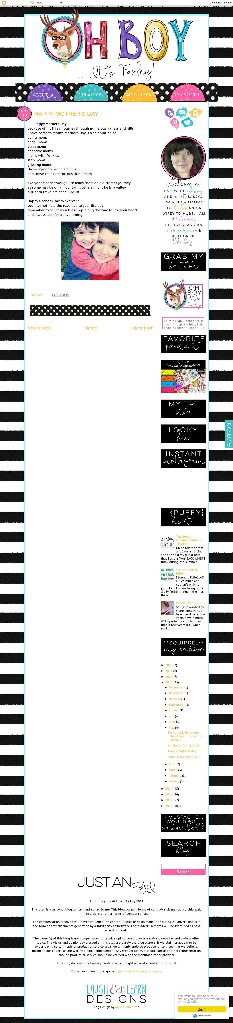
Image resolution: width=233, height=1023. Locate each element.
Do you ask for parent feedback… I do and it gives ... (185, 736)
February (175, 775)
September (177, 704)
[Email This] (53, 295)
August (174, 710)
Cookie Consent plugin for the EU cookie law (202, 1016)
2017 (169, 671)
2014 (169, 788)
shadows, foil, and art (183, 745)
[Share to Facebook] (64, 295)
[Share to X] (60, 295)
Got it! (202, 1009)
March (173, 770)
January (174, 781)
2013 (169, 794)
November (176, 693)
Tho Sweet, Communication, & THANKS (189, 540)
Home (91, 328)
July (172, 716)
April (172, 764)
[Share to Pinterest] (67, 295)
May (172, 727)
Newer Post (38, 328)
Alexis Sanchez (126, 1007)
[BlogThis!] (57, 295)
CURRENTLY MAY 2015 (183, 757)
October (175, 699)
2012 (169, 800)
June (172, 722)
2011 (169, 806)
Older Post (142, 328)
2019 (169, 665)
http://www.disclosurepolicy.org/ (138, 971)
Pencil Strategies (188, 603)
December (176, 687)
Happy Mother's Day (182, 751)
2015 (169, 682)
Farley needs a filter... (186, 571)
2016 (169, 676)
